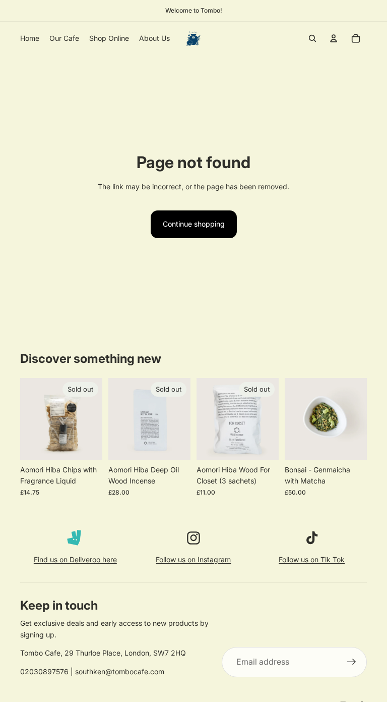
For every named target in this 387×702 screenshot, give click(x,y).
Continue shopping (194, 224)
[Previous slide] (292, 419)
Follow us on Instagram (193, 559)
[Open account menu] (333, 38)
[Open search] (312, 38)
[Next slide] (359, 419)
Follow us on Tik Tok (312, 559)
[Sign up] (351, 662)
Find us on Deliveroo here (75, 559)
